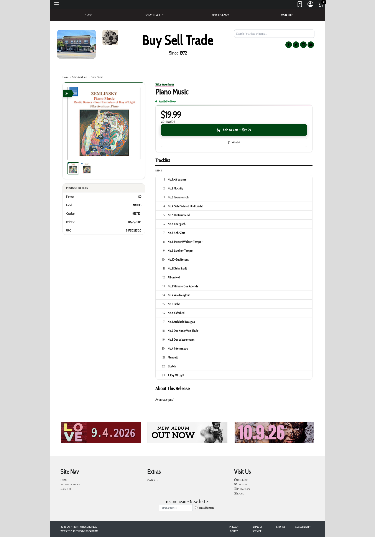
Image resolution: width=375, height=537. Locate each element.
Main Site (287, 14)
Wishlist (236, 142)
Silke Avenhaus (79, 77)
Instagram (243, 489)
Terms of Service (257, 529)
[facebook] (288, 44)
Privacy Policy (234, 529)
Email (240, 493)
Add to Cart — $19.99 (237, 130)
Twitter (242, 484)
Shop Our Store (70, 484)
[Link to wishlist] (300, 5)
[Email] (310, 44)
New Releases (220, 14)
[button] (154, 15)
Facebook (242, 479)
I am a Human (206, 507)
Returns (280, 526)
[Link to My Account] (311, 5)
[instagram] (303, 44)
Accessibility (303, 526)
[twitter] (296, 44)
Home (65, 77)
